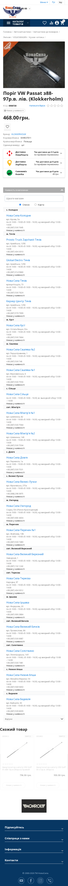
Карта (40, 204)
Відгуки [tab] (8, 719)
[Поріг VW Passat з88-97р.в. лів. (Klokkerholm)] (34, 64)
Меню (43, 2)
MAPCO (30, 736)
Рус (53, 2)
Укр (60, 2)
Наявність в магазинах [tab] (16, 190)
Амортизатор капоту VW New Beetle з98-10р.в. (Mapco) (53, 768)
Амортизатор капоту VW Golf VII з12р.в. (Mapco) (19, 768)
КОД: (5, 105)
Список (26, 204)
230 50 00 (17, 8)
